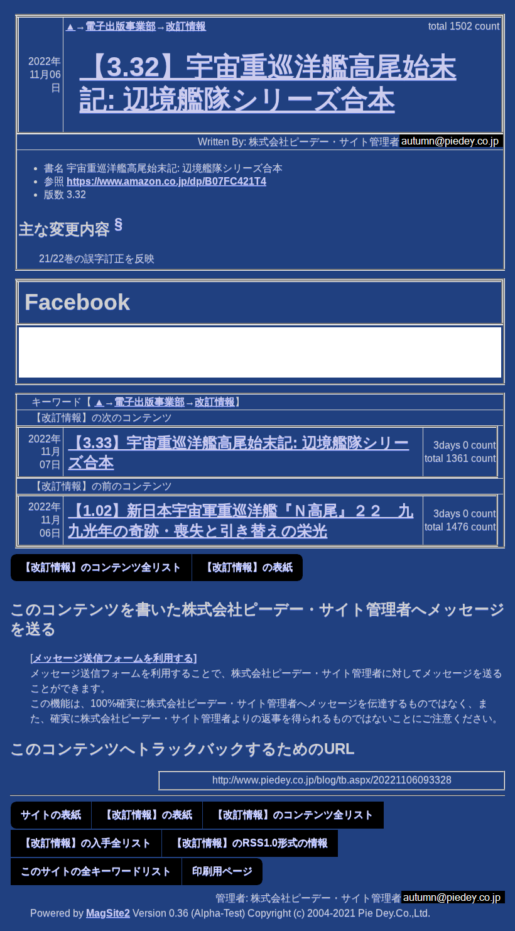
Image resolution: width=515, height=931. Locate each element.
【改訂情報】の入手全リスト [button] (86, 842)
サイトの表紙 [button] (51, 814)
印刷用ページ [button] (222, 871)
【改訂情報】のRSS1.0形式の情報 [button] (250, 842)
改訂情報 (186, 26)
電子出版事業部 (120, 26)
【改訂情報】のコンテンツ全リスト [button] (101, 567)
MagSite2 (108, 913)
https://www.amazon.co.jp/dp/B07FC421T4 (166, 181)
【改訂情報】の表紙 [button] (247, 567)
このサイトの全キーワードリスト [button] (96, 871)
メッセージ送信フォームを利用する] (115, 658)
